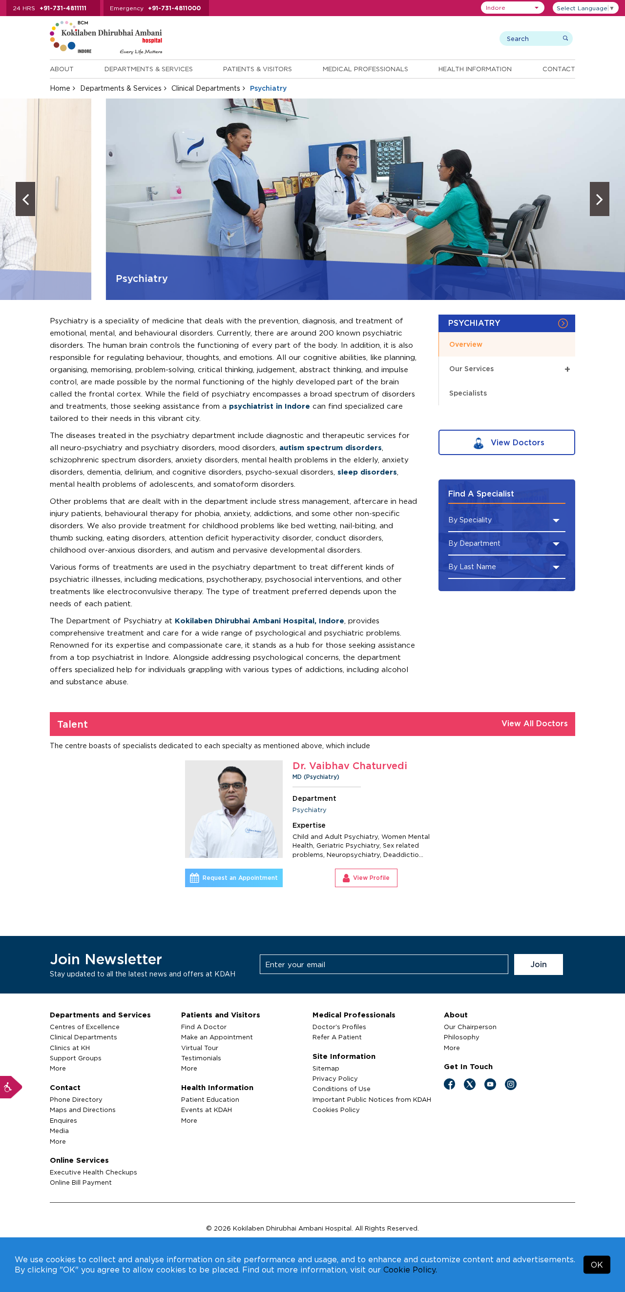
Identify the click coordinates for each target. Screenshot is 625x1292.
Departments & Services (148, 68)
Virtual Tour (199, 1047)
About (62, 68)
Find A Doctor (204, 1026)
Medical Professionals (365, 68)
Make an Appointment (217, 1037)
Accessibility (11, 1087)
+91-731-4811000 (174, 8)
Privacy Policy (335, 1078)
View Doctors (516, 442)
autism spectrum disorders (330, 447)
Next (599, 199)
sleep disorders (367, 472)
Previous (25, 199)
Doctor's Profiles (339, 1026)
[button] (512, 7)
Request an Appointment (240, 878)
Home (60, 88)
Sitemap (325, 1068)
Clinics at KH (70, 1047)
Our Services (509, 369)
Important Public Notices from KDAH (371, 1099)
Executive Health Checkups (93, 1172)
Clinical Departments (205, 88)
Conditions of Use (341, 1088)
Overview (465, 344)
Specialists (468, 393)
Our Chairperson (470, 1026)
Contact (558, 68)
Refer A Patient (337, 1037)
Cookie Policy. (410, 1269)
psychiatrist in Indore (269, 406)
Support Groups (76, 1057)
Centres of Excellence (85, 1026)
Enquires (63, 1120)
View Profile (371, 878)
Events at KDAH (206, 1109)
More (58, 1068)
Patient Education (210, 1099)
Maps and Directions (83, 1109)
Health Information (475, 68)
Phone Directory (76, 1099)
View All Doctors (534, 723)
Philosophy (461, 1037)
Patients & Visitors (257, 68)
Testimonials (201, 1057)
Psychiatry (309, 809)
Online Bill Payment (81, 1182)
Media (59, 1130)
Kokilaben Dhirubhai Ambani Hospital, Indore (259, 620)
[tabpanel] (312, 823)
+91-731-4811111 (63, 8)
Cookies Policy (336, 1109)
